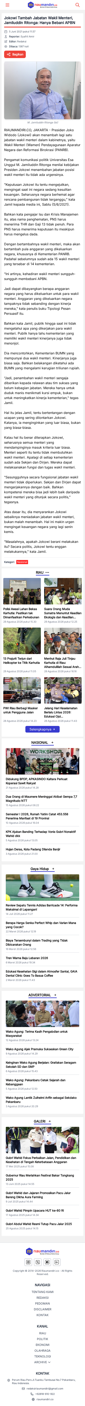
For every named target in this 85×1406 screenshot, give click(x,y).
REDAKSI (43, 1297)
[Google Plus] (56, 1262)
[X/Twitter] (37, 1262)
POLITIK (42, 1339)
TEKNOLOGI (42, 1356)
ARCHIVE (40, 1362)
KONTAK (42, 1315)
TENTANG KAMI (43, 1292)
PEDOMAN (42, 1303)
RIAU (42, 1333)
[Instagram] (28, 1262)
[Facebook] (47, 1262)
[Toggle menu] (7, 5)
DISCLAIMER (42, 1309)
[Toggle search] (77, 5)
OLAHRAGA (42, 1350)
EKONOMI (43, 1344)
